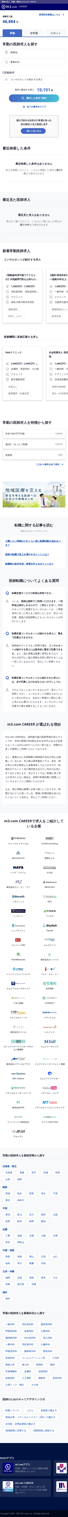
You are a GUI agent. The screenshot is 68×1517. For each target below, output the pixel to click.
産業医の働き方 (49, 1410)
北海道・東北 (10, 1166)
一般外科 (10, 1344)
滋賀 (19, 1235)
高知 (43, 1263)
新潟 (7, 1214)
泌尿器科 (43, 1371)
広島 (43, 1256)
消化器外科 (28, 1344)
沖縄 (34, 1284)
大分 (55, 1277)
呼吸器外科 (11, 1351)
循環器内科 (46, 1324)
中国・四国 (8, 1250)
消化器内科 (28, 1324)
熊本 (43, 1277)
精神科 (39, 1364)
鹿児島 (20, 1284)
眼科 (52, 1364)
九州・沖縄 (8, 1271)
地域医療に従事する (15, 1430)
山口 (55, 1256)
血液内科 (29, 1330)
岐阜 (19, 1221)
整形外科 (47, 1351)
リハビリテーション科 (33, 1357)
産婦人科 (10, 1364)
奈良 (7, 1242)
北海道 (8, 1172)
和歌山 (20, 1242)
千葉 (55, 1193)
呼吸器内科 (11, 1330)
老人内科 (47, 1337)
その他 (34, 1384)
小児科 (55, 1357)
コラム (30, 1410)
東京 (7, 1200)
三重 (7, 1235)
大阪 (43, 1235)
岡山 (31, 1256)
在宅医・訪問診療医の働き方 (20, 1423)
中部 (5, 1208)
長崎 (31, 1277)
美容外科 (57, 1377)
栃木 (19, 1193)
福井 (43, 1214)
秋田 (57, 1172)
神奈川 (20, 1200)
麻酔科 (41, 1377)
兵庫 (55, 1235)
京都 (31, 1235)
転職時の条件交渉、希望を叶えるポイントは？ (29, 563)
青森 (22, 1172)
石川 (31, 1214)
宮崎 (7, 1284)
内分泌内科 (30, 1337)
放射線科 (10, 1377)
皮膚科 (27, 1371)
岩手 (34, 1172)
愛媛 (31, 1263)
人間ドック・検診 (14, 1384)
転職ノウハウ (12, 1410)
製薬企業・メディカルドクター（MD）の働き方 (30, 1417)
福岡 (7, 1277)
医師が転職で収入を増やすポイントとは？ (27, 554)
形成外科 (10, 1357)
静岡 (31, 1221)
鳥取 (7, 1256)
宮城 (45, 1172)
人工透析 (26, 1377)
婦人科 (25, 1364)
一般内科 (10, 1324)
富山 (19, 1214)
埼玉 (43, 1193)
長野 (7, 1221)
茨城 (7, 1193)
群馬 (31, 1193)
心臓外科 (45, 1344)
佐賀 (19, 1277)
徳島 (7, 1263)
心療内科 (45, 1330)
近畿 (5, 1229)
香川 (19, 1263)
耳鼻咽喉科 (11, 1371)
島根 (19, 1256)
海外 (5, 1292)
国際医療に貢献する (44, 1430)
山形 (7, 1179)
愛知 (43, 1221)
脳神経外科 (30, 1351)
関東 (5, 1187)
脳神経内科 (11, 1337)
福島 (19, 1179)
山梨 (55, 1214)
